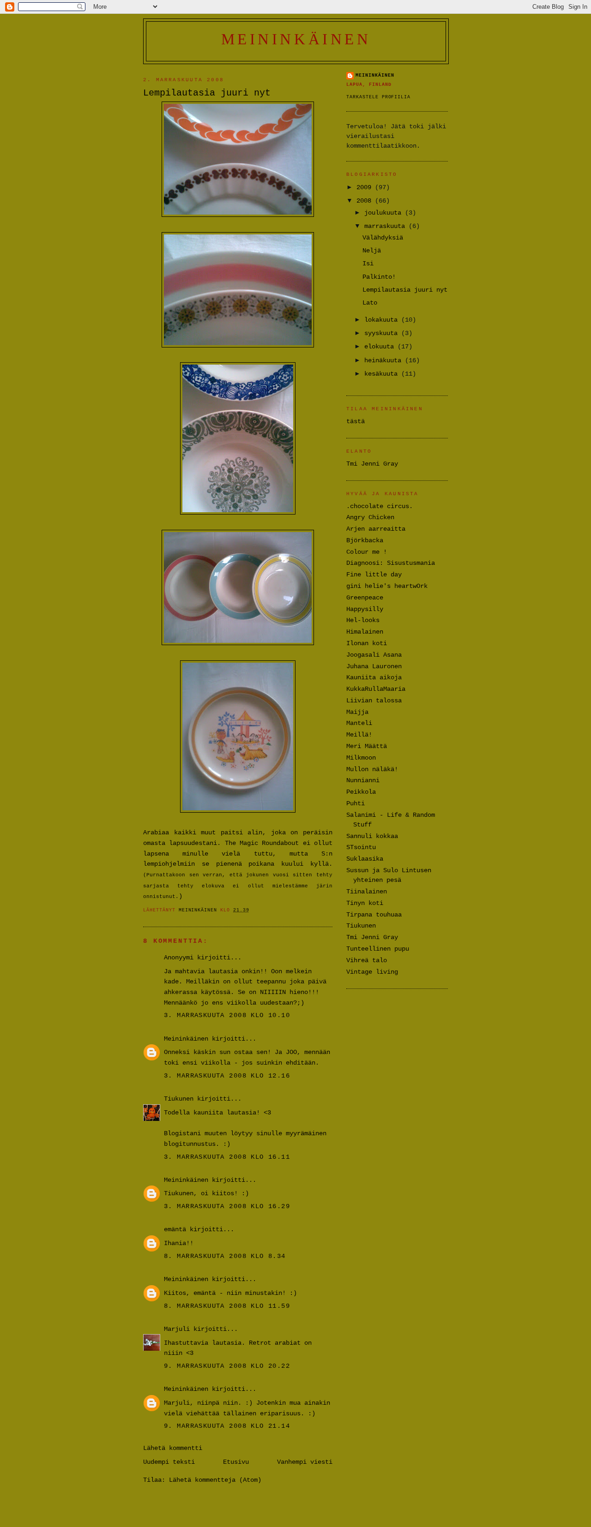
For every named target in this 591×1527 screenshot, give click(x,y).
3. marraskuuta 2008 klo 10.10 (227, 1015)
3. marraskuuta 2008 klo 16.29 (227, 1206)
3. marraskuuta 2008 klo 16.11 (227, 1157)
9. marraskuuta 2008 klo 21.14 (227, 1426)
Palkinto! (379, 277)
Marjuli (177, 1329)
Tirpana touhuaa (374, 914)
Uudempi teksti (169, 1462)
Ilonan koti (366, 643)
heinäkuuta (384, 360)
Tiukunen (178, 1098)
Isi (368, 263)
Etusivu (236, 1462)
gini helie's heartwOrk (387, 586)
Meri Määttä (366, 746)
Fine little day (374, 574)
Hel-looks (363, 620)
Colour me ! (366, 552)
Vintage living (372, 972)
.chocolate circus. (379, 506)
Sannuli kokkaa (372, 836)
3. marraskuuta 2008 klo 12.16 (227, 1075)
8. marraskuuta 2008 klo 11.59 (227, 1306)
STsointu (361, 847)
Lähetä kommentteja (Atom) (215, 1480)
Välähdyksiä (382, 237)
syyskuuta (382, 333)
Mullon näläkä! (372, 769)
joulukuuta (384, 212)
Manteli (359, 723)
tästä (355, 421)
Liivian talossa (374, 700)
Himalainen (364, 631)
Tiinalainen (366, 891)
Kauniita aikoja (374, 677)
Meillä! (359, 734)
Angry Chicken (370, 517)
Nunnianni (363, 780)
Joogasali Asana (374, 655)
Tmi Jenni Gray (372, 463)
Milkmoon (361, 757)
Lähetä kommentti (172, 1448)
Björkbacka (364, 540)
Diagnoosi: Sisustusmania (390, 563)
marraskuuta (386, 226)
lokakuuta (382, 319)
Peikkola (361, 792)
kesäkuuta (382, 373)
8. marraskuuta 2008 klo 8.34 (225, 1256)
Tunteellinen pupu (377, 948)
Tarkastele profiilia (378, 97)
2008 (365, 200)
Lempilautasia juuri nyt (404, 289)
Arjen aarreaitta (375, 529)
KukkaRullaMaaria (375, 689)
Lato (369, 302)
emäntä (175, 1229)
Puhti (355, 803)
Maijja (357, 712)
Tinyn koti (364, 903)
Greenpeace (364, 597)
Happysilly (364, 609)
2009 (365, 187)
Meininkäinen (296, 39)
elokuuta (381, 346)
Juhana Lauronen (374, 666)
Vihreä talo (366, 960)
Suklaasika (364, 858)
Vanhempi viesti (304, 1462)
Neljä (371, 250)
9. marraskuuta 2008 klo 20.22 (227, 1366)
